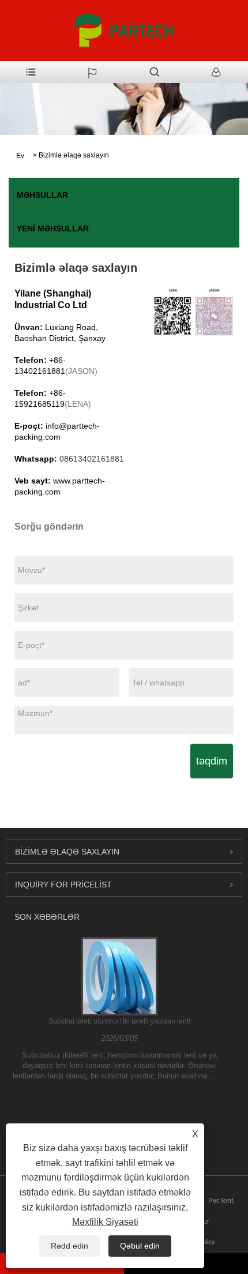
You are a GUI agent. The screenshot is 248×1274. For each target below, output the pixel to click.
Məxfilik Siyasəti (105, 1222)
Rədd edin (69, 1245)
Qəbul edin (140, 1245)
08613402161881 (91, 458)
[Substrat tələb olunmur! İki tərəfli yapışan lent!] (119, 976)
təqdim (211, 761)
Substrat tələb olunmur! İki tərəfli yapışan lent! (119, 1021)
